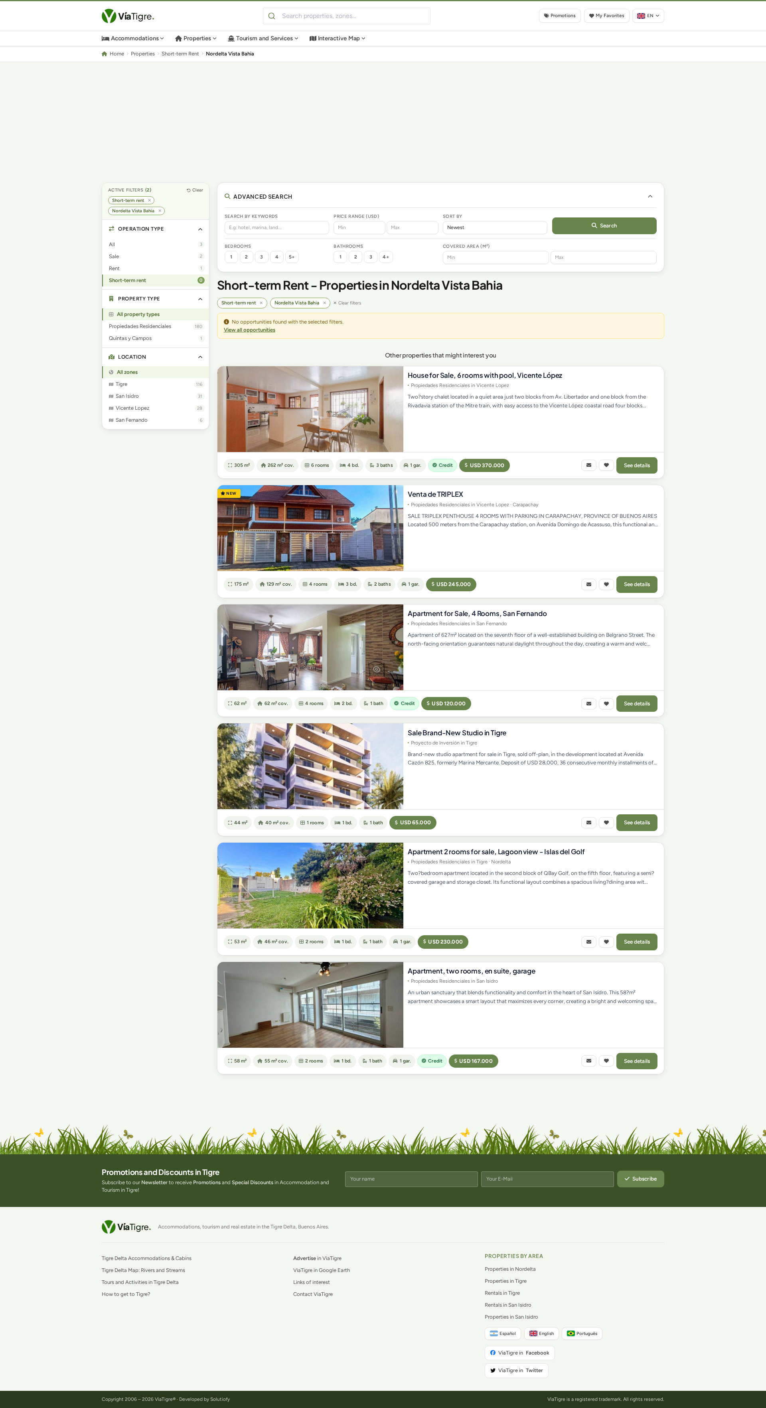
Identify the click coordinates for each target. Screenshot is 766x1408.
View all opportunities (249, 330)
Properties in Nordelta (510, 1269)
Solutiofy (220, 1399)
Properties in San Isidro (511, 1317)
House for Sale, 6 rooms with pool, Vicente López (485, 375)
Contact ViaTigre (313, 1294)
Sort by (452, 216)
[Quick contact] (588, 465)
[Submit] (272, 16)
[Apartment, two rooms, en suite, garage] (310, 1005)
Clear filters (349, 303)
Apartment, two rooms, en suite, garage (471, 970)
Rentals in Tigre (502, 1293)
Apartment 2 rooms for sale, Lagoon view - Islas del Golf (496, 851)
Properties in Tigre (506, 1281)
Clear (197, 190)
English (546, 1333)
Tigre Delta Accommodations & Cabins (147, 1258)
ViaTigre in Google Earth (321, 1270)
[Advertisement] (383, 122)
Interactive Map (339, 38)
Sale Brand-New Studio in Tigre (457, 732)
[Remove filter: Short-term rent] (149, 200)
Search (608, 225)
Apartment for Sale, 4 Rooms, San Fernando (477, 613)
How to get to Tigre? (126, 1294)
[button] (155, 229)
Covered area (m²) (466, 246)
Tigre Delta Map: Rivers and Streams (143, 1270)
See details (637, 465)
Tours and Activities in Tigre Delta (140, 1282)
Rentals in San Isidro (508, 1305)
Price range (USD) (356, 216)
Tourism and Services (264, 38)
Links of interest (311, 1282)
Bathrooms (348, 246)
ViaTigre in (523, 1353)
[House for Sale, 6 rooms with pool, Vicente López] (310, 409)
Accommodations (135, 38)
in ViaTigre (317, 1258)
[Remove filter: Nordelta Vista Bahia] (160, 211)
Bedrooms (238, 246)
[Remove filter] (262, 303)
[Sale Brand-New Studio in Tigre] (310, 766)
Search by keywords (251, 216)
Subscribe (644, 1178)
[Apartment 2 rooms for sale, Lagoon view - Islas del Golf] (310, 885)
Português (586, 1333)
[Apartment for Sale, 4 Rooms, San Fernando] (310, 647)
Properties (197, 38)
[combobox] (346, 16)
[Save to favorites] (606, 465)
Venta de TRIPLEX (435, 494)
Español (507, 1333)
